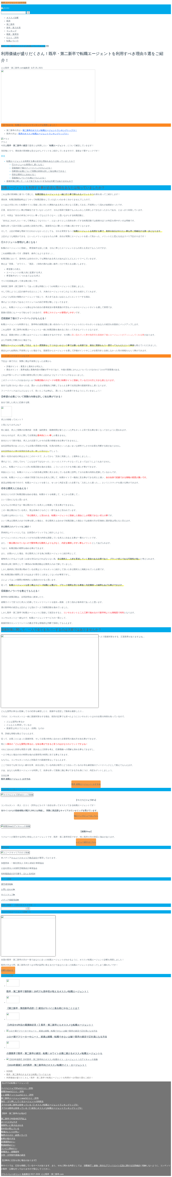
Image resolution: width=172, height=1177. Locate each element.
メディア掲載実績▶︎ (10, 900)
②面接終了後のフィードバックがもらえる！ (32, 168)
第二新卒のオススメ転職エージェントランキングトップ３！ (50, 130)
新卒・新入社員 (13, 28)
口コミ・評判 (12, 38)
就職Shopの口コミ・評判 (12, 1091)
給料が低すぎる (8, 1138)
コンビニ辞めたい (9, 1148)
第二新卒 (10, 24)
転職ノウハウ (12, 41)
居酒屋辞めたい (8, 1142)
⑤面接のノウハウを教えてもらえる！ (29, 178)
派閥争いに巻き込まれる (12, 1125)
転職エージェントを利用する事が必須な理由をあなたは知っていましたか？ (40, 161)
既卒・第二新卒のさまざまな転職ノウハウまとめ (23, 46)
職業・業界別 (12, 34)
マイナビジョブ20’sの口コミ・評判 (17, 1088)
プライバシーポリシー (11, 1174)
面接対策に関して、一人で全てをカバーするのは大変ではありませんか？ (39, 181)
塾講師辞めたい (8, 1145)
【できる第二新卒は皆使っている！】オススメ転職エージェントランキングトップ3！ (40, 1105)
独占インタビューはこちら (86, 816)
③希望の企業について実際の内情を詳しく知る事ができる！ (39, 171)
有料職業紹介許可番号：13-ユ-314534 (18, 874)
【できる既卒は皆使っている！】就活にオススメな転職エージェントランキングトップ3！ (42, 1108)
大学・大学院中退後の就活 (13, 1155)
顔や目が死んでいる (10, 1129)
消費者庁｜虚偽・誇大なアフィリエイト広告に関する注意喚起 (112, 1166)
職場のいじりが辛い (10, 1132)
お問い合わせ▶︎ (8, 889)
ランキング (11, 31)
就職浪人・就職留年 (10, 1152)
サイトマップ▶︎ (8, 895)
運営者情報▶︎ (7, 884)
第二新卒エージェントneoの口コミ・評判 (20, 1098)
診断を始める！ (8, 970)
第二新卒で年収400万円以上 (13, 1119)
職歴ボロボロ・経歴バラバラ (14, 1135)
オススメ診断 (12, 18)
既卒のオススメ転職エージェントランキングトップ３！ (44, 134)
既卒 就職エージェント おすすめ (86, 784)
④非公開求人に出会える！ (24, 174)
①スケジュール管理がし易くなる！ (28, 165)
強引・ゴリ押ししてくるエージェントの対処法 (22, 1101)
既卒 (8, 21)
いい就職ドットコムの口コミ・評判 (17, 1095)
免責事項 (26, 1174)
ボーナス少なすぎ (9, 1122)
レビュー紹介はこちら (86, 842)
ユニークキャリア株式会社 (25, 858)
